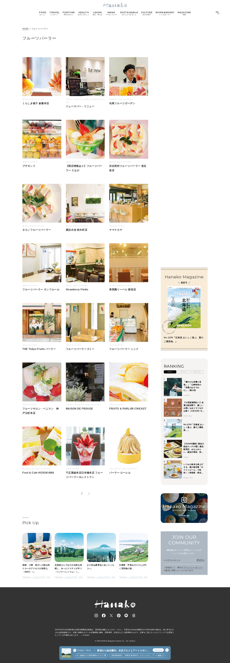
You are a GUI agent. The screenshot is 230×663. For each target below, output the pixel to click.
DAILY (170, 372)
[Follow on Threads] (134, 615)
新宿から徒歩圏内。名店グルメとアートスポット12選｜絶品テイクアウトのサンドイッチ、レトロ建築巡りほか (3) (123, 650)
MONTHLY (197, 372)
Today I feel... (84, 650)
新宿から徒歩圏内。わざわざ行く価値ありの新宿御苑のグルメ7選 (73, 655)
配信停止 (200, 560)
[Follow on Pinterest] (119, 615)
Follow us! (184, 515)
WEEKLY (183, 372)
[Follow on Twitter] (111, 615)
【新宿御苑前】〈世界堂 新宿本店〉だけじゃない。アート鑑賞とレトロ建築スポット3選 (140, 655)
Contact (86, 635)
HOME (25, 29)
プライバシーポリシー (193, 567)
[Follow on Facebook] (103, 615)
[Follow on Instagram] (96, 615)
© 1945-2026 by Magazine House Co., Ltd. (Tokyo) (115, 641)
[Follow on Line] (126, 615)
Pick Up (30, 522)
